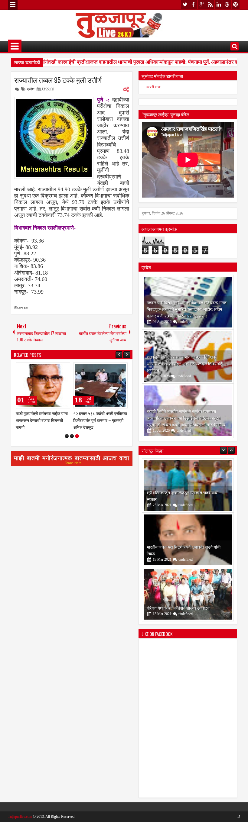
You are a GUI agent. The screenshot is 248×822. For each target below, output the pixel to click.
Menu (13, 5)
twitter (185, 4)
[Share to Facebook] (50, 369)
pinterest (236, 4)
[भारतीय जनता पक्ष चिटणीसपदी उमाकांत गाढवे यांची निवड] (188, 539)
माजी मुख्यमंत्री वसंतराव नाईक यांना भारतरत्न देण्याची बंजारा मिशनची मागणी (42, 420)
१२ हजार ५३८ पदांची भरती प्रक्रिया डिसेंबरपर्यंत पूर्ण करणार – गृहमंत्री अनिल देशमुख (100, 420)
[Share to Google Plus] (63, 369)
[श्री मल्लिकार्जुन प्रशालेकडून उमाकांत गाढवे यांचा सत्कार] (188, 485)
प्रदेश (30, 89)
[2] (72, 436)
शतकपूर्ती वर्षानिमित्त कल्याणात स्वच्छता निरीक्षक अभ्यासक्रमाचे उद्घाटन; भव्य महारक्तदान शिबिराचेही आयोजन (185, 363)
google (202, 4)
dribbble (227, 4)
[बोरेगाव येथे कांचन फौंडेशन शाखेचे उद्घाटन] (188, 594)
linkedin (219, 4)
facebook (193, 4)
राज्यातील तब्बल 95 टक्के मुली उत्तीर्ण (58, 80)
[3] (77, 436)
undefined (185, 322)
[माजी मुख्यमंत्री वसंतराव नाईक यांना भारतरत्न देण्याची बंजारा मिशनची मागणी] (43, 385)
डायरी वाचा (153, 87)
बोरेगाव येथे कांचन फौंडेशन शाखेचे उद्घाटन (178, 607)
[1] (67, 436)
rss (210, 4)
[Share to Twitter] (57, 369)
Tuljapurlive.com (20, 816)
